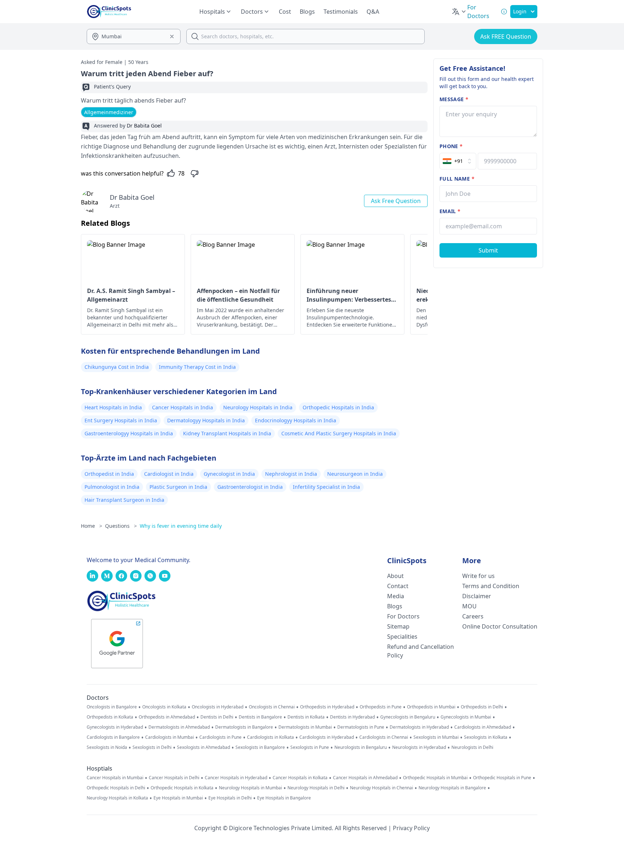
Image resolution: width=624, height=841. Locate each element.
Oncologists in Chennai (272, 707)
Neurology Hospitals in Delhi (315, 788)
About (395, 576)
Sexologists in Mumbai (436, 737)
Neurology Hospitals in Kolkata (117, 798)
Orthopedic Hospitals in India (338, 407)
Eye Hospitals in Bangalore (284, 798)
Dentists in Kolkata (306, 717)
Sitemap (398, 626)
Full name (456, 178)
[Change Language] (459, 11)
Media (395, 596)
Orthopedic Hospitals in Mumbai (435, 778)
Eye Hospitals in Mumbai (178, 798)
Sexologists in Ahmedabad (203, 747)
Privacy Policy (411, 828)
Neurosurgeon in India (355, 473)
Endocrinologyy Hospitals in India (295, 420)
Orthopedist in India (109, 473)
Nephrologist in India (291, 473)
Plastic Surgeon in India (178, 486)
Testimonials (341, 12)
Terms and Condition (490, 586)
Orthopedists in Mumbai (431, 707)
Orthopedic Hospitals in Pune (502, 778)
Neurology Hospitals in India (257, 407)
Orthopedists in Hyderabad (327, 707)
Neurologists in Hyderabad (419, 747)
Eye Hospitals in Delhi (230, 798)
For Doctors (403, 616)
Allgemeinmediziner (108, 112)
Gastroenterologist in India (250, 486)
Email (449, 211)
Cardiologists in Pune (220, 737)
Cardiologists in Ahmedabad (482, 727)
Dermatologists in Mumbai (305, 727)
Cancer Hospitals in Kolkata (300, 778)
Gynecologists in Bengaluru (407, 717)
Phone (451, 146)
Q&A (373, 12)
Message (453, 99)
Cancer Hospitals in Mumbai (115, 778)
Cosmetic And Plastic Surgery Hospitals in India (338, 433)
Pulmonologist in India (111, 486)
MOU (469, 606)
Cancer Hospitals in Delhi (174, 778)
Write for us (478, 576)
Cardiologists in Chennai (383, 737)
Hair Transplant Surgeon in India (124, 499)
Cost (285, 12)
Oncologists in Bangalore (112, 707)
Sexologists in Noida (107, 747)
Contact (397, 586)
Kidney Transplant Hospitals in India (227, 433)
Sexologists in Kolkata (485, 737)
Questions (121, 525)
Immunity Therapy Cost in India (197, 366)
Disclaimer (476, 596)
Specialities (402, 637)
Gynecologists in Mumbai (466, 717)
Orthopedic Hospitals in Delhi (116, 788)
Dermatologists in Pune (360, 727)
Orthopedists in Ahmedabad (167, 717)
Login (519, 11)
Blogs (307, 12)
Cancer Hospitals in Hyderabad (236, 778)
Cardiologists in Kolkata (270, 737)
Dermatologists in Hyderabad (419, 727)
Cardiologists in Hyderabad (326, 737)
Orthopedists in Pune (381, 707)
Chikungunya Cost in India (116, 366)
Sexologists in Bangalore (260, 747)
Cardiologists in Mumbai (169, 737)
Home (91, 525)
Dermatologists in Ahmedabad (179, 727)
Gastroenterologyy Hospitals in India (128, 433)
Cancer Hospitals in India (182, 407)
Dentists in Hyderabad (352, 717)
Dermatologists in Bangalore (244, 727)
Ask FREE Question (505, 36)
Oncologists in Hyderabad (217, 707)
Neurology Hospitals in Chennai (381, 788)
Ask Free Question (396, 201)
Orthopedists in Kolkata (110, 717)
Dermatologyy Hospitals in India (206, 420)
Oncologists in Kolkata (164, 707)
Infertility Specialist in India (326, 486)
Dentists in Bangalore (260, 717)
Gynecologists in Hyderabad (115, 727)
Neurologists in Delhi (472, 747)
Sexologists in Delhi (152, 747)
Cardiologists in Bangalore (113, 737)
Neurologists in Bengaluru (360, 747)
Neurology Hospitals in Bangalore (452, 788)
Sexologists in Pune (309, 747)
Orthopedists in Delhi (482, 707)
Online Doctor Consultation (499, 626)
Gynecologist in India (229, 473)
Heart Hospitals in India (113, 407)
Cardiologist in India (169, 473)
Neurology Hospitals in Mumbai (250, 788)
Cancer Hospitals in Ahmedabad (365, 778)
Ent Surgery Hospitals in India (120, 420)
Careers (473, 616)
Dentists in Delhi (216, 717)
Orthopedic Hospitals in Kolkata (182, 788)
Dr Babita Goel (132, 197)
